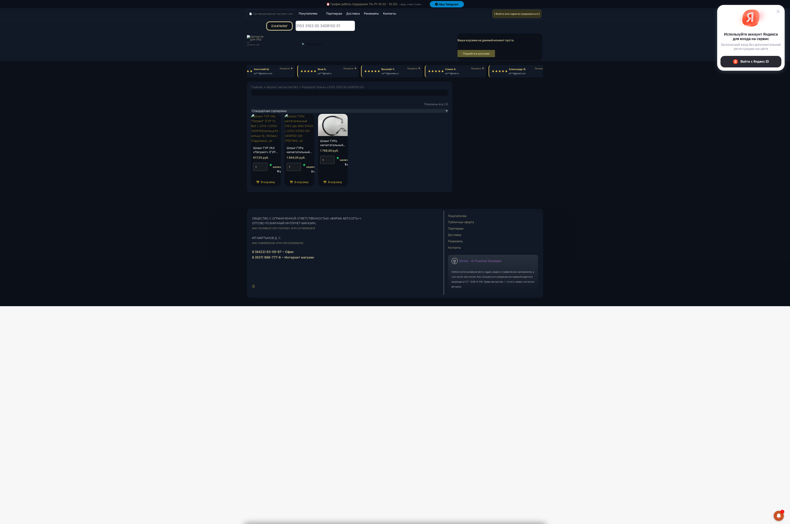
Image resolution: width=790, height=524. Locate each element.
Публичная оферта (461, 222)
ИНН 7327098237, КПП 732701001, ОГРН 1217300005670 (283, 228)
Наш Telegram (448, 4)
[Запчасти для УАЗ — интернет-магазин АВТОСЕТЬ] (255, 40)
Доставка (353, 13)
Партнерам (334, 13)
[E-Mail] (253, 286)
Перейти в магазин (476, 53)
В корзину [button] (267, 182)
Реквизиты (371, 13)
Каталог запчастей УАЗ (282, 87)
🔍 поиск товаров (312, 44)
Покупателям (308, 13)
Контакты (389, 13)
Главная (257, 87)
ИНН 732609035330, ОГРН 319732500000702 (277, 243)
